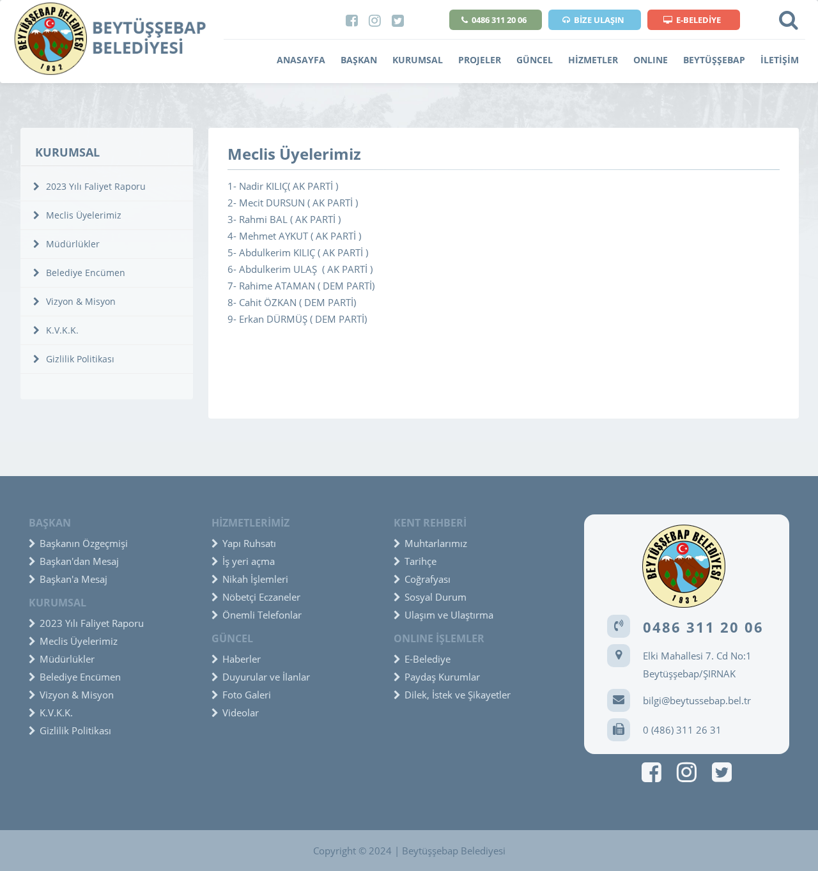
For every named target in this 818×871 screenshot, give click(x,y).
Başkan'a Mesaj (73, 579)
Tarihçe (420, 561)
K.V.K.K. (61, 330)
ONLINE (650, 60)
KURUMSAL (417, 60)
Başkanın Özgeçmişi (84, 543)
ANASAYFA (301, 60)
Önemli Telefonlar (262, 614)
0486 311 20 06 (499, 20)
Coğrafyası (428, 579)
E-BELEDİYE (698, 20)
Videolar (240, 712)
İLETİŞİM (779, 60)
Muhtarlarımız (436, 543)
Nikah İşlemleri (255, 579)
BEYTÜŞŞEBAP (714, 60)
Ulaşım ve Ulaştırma (449, 614)
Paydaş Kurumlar (442, 676)
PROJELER (479, 60)
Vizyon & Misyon (79, 301)
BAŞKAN (359, 60)
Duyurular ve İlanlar (266, 676)
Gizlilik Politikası (78, 359)
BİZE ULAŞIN (599, 20)
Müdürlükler (71, 244)
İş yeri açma (248, 561)
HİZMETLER (593, 60)
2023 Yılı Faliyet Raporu (94, 186)
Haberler (241, 658)
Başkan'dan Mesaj (79, 561)
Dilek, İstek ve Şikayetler (458, 694)
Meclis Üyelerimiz (82, 215)
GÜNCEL (534, 60)
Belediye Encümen (84, 272)
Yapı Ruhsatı (249, 543)
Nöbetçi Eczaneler (261, 596)
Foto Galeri (246, 694)
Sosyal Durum (436, 596)
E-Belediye (428, 658)
